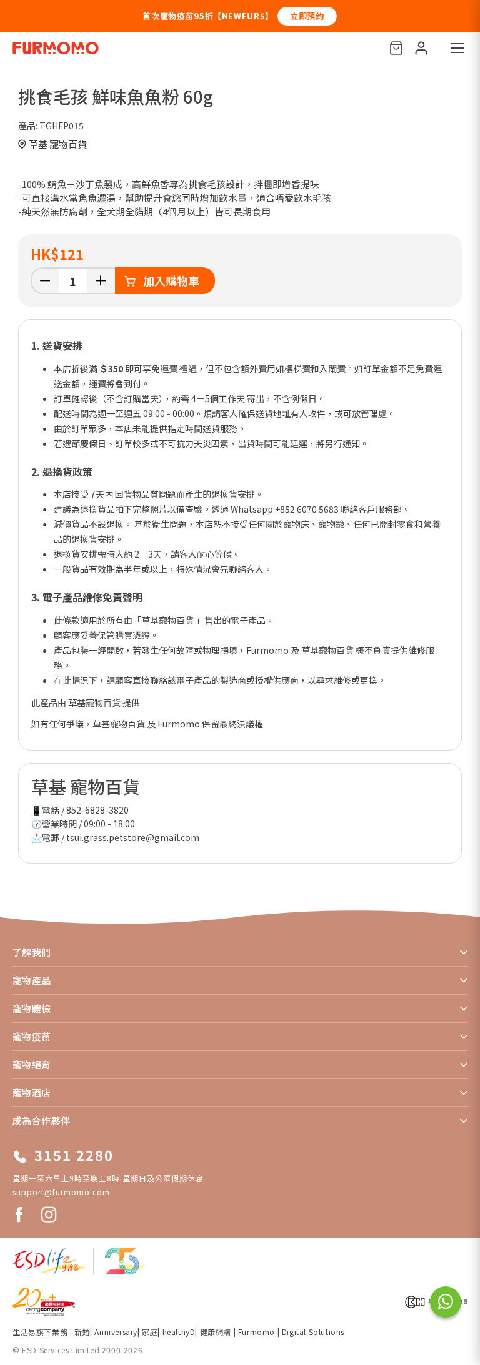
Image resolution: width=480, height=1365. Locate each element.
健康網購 (217, 1331)
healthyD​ (179, 1331)
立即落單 (441, 16)
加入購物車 (171, 280)
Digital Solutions (313, 1331)
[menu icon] (458, 48)
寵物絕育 (31, 1064)
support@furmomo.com (61, 1191)
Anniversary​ (116, 1331)
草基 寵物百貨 (58, 143)
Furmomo (256, 1331)
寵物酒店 (31, 1092)
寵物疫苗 (31, 1036)
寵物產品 (31, 980)
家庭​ (150, 1331)
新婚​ (82, 1331)
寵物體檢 (31, 1008)
